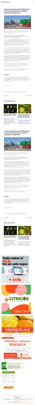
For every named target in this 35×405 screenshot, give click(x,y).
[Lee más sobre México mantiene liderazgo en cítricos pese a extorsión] (10, 108)
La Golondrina (25, 402)
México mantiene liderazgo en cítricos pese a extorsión (10, 115)
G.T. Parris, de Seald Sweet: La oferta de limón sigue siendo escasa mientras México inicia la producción (24, 116)
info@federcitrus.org (17, 400)
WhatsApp (24, 213)
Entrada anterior (5, 95)
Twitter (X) (14, 213)
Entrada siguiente (29, 95)
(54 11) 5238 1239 (28, 399)
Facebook (10, 213)
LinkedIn (19, 213)
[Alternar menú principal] (33, 2)
